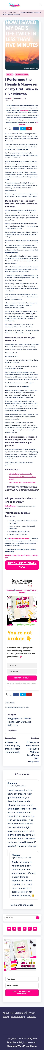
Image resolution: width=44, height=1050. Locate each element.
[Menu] (40, 4)
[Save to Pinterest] (29, 128)
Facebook (10, 590)
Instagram (19, 590)
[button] (12, 730)
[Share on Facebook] (16, 128)
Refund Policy (18, 1016)
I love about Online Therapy (19, 538)
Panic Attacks (10, 702)
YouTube (27, 590)
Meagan (11, 714)
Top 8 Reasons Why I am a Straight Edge (22, 482)
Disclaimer (20, 1012)
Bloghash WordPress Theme (22, 1046)
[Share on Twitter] (23, 128)
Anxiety (9, 74)
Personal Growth (22, 74)
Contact (31, 1016)
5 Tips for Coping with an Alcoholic (20, 474)
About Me (8, 1012)
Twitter (34, 590)
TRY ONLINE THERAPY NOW (22, 565)
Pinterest (22, 592)
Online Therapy (24, 110)
